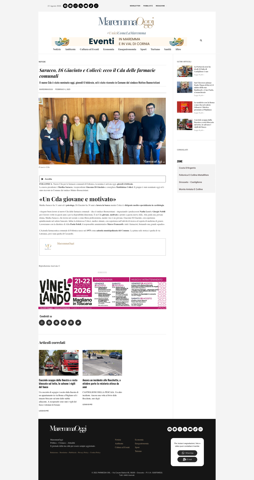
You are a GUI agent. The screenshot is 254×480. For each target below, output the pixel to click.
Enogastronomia (127, 49)
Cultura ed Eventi (89, 49)
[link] (158, 187)
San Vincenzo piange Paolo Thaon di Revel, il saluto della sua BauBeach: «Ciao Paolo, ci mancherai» (204, 87)
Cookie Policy (95, 452)
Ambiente (70, 49)
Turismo (155, 49)
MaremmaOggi (65, 243)
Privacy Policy (83, 452)
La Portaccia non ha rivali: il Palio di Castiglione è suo (202, 69)
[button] (42, 323)
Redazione (160, 6)
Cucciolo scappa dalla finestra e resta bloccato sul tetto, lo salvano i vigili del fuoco (58, 383)
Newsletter (135, 6)
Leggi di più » (199, 74)
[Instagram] (75, 6)
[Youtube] (86, 6)
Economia (108, 49)
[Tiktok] (91, 6)
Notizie (57, 49)
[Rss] (80, 6)
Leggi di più (44, 411)
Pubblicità (148, 6)
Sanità (167, 49)
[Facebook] (65, 6)
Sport (143, 49)
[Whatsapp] (96, 6)
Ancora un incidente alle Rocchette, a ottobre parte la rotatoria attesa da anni (102, 383)
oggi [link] (158, 187)
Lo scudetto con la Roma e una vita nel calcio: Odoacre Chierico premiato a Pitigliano (204, 106)
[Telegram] (70, 6)
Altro (178, 49)
